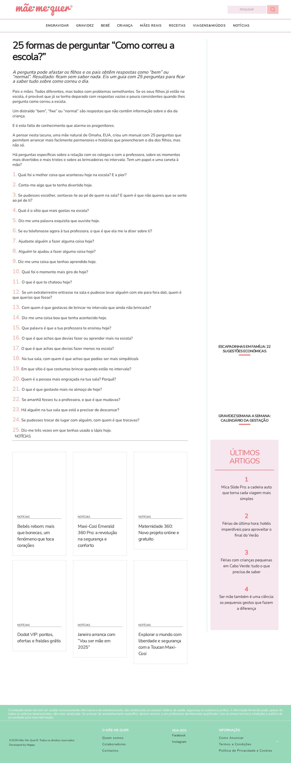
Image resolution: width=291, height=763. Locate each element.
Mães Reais (151, 25)
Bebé (105, 25)
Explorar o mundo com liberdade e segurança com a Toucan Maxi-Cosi (159, 644)
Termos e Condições (235, 744)
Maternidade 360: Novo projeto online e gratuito (158, 532)
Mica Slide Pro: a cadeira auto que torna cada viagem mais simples (246, 493)
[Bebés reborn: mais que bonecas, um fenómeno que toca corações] (39, 480)
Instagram (179, 742)
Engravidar (57, 25)
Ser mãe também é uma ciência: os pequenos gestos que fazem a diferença (246, 602)
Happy (31, 745)
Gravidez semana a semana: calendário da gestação (244, 418)
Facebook (179, 735)
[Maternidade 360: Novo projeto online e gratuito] (160, 480)
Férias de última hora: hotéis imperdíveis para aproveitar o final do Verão (246, 529)
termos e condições (252, 714)
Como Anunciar (231, 738)
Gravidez (85, 25)
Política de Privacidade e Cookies (245, 750)
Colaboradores (114, 744)
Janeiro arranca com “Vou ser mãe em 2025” (96, 640)
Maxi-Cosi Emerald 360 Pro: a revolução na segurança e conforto (97, 535)
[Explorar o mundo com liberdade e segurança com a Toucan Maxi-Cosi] (160, 588)
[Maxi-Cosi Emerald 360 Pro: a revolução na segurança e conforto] (99, 480)
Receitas (177, 25)
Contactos (110, 750)
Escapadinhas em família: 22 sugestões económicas (244, 349)
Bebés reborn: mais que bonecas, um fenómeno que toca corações (35, 535)
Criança (125, 25)
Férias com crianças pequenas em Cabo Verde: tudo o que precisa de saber (246, 566)
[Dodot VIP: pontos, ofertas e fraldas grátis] (39, 588)
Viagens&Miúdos (209, 25)
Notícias (241, 25)
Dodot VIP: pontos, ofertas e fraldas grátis (39, 637)
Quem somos (113, 738)
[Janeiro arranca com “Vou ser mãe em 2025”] (99, 588)
